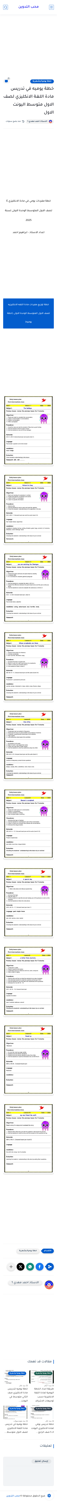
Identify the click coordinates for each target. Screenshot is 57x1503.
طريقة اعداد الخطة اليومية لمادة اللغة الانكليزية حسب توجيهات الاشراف (44, 1395)
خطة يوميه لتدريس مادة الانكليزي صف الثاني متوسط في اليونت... (18, 1395)
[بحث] (5, 7)
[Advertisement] (28, 49)
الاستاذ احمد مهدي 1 (37, 121)
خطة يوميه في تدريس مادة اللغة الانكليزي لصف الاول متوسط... (16, 1428)
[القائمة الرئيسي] (51, 7)
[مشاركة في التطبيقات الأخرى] (11, 1267)
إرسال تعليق (41, 1461)
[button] (40, 1267)
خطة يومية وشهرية (42, 81)
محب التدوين (28, 7)
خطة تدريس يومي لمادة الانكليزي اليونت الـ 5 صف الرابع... (42, 1428)
